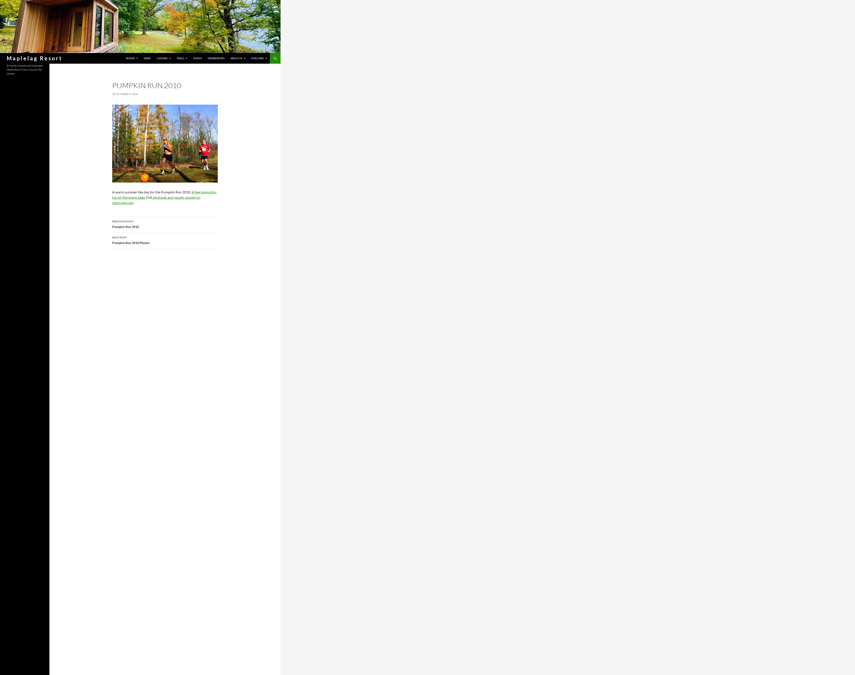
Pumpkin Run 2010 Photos (130, 240)
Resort (130, 58)
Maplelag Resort (34, 58)
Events (197, 58)
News (147, 58)
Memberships (216, 58)
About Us (236, 58)
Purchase (257, 58)
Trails (180, 58)
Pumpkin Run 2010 (125, 224)
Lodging (162, 58)
